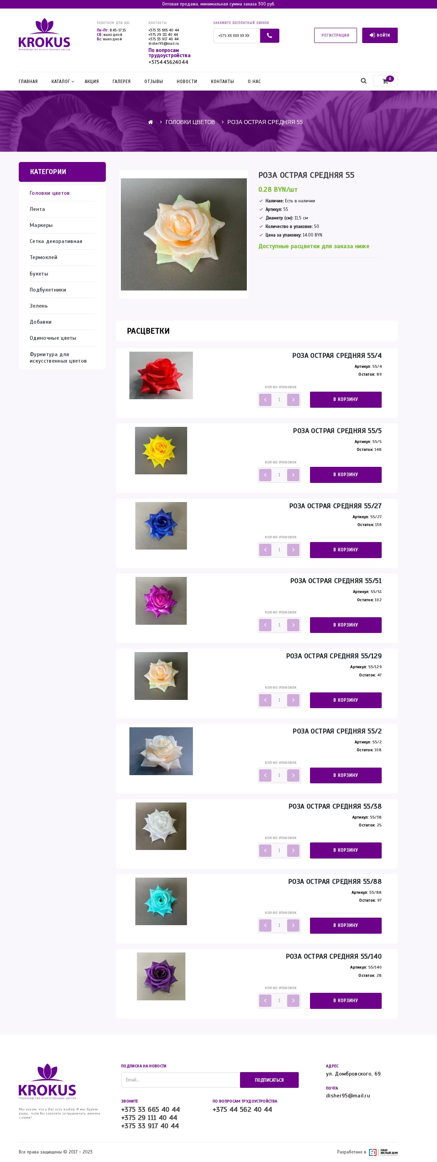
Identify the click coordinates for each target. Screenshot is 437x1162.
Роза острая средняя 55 (265, 122)
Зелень (39, 306)
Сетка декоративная (56, 241)
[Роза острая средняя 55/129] (161, 675)
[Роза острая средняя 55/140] (161, 976)
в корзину (346, 399)
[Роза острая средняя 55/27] (161, 525)
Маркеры (41, 225)
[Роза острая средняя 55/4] (161, 375)
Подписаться (269, 1080)
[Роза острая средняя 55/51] (161, 600)
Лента (37, 209)
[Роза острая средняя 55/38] (161, 826)
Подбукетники (48, 290)
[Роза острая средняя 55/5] (161, 450)
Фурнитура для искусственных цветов (58, 357)
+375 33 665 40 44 (164, 30)
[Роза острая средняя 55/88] (161, 901)
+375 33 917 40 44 (164, 39)
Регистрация (336, 35)
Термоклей (43, 257)
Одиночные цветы (53, 338)
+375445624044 (168, 62)
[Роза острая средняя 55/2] (161, 751)
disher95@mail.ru (164, 43)
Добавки (41, 322)
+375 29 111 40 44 (163, 34)
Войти (383, 35)
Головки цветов (190, 122)
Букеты (39, 274)
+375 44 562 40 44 (242, 1110)
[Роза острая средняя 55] (184, 235)
